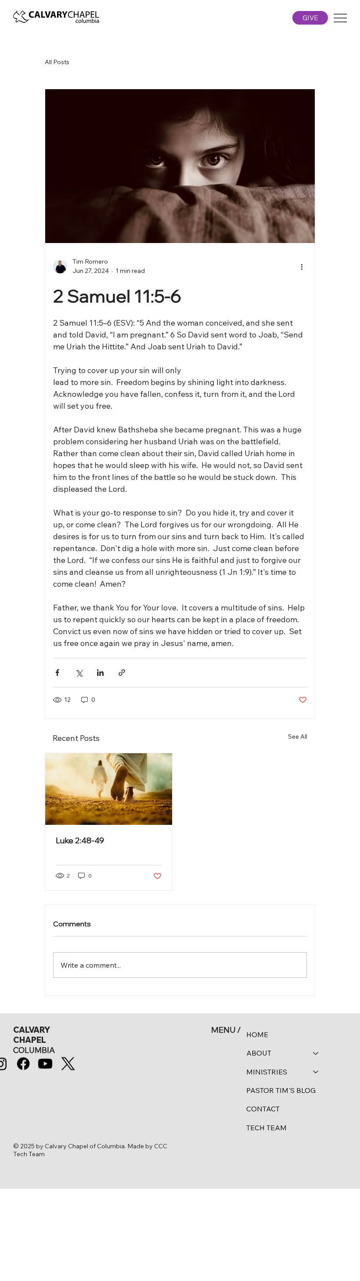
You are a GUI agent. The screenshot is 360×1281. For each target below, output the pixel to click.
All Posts (57, 62)
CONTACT (263, 1108)
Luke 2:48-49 (80, 840)
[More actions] (301, 266)
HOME (257, 1034)
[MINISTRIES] (316, 1072)
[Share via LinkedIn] (100, 672)
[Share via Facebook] (57, 672)
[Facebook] (22, 1064)
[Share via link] (122, 672)
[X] (68, 1064)
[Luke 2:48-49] (108, 789)
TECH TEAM (266, 1127)
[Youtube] (45, 1064)
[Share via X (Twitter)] (79, 672)
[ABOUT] (316, 1053)
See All (297, 736)
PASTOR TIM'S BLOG (281, 1090)
